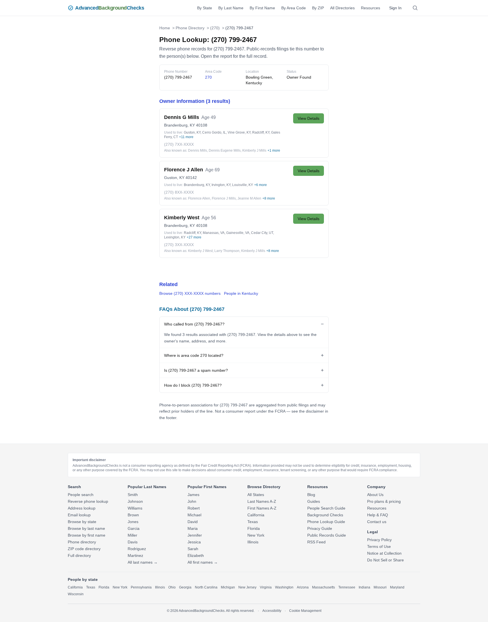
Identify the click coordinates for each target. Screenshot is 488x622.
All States (255, 494)
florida (104, 587)
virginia (266, 587)
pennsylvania (141, 587)
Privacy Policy (379, 539)
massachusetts (323, 587)
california (75, 587)
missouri (380, 587)
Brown (133, 515)
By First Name (262, 8)
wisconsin (76, 594)
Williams (135, 508)
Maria (193, 528)
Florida (253, 528)
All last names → (143, 562)
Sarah (193, 548)
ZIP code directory (84, 548)
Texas (252, 521)
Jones (133, 521)
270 (208, 77)
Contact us (376, 521)
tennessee (346, 587)
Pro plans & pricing (384, 501)
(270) (215, 28)
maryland (397, 587)
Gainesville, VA (237, 233)
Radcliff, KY (260, 132)
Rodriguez (137, 548)
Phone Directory (190, 28)
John (192, 501)
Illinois (252, 542)
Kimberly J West (200, 251)
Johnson (135, 501)
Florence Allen (199, 198)
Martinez (135, 555)
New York (255, 535)
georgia (185, 587)
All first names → (203, 562)
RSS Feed (316, 542)
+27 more (194, 237)
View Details (308, 118)
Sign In (395, 8)
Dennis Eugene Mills (225, 150)
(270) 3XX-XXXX (179, 244)
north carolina (206, 587)
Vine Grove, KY (239, 132)
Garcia (134, 528)
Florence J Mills (224, 198)
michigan (228, 587)
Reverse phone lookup (88, 501)
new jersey (247, 587)
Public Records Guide (326, 535)
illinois (160, 587)
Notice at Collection (384, 553)
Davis (133, 542)
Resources (370, 8)
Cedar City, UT (262, 233)
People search (80, 494)
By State (204, 8)
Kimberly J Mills (254, 150)
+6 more (260, 185)
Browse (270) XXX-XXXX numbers (190, 293)
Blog (311, 494)
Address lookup (81, 508)
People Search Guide (326, 508)
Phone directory (82, 542)
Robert (194, 508)
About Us (375, 494)
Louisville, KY (242, 185)
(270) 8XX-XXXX (179, 192)
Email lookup (79, 515)
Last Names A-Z (261, 501)
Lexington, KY (175, 237)
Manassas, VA (214, 233)
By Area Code (293, 8)
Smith (133, 494)
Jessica (194, 542)
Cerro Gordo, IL (214, 132)
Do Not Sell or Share (385, 560)
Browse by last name (86, 528)
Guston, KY (192, 132)
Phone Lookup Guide (326, 521)
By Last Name (230, 8)
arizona (303, 587)
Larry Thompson (226, 251)
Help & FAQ (377, 515)
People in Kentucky (241, 293)
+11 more (186, 137)
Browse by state (82, 521)
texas (90, 587)
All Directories (342, 8)
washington (284, 587)
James (193, 494)
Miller (132, 535)
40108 (201, 125)
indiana (364, 587)
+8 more (268, 198)
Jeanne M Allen (249, 198)
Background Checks (325, 515)
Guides (313, 501)
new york (120, 587)
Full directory (79, 555)
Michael (194, 515)
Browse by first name (86, 535)
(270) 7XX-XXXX (179, 144)
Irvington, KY (221, 185)
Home (164, 28)
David (193, 521)
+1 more (273, 150)
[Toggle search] (415, 8)
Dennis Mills (197, 150)
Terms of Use (379, 546)
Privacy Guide (319, 528)
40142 (191, 177)
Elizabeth (196, 555)
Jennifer (195, 535)
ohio (172, 587)
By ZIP (318, 8)
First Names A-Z (261, 508)
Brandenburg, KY (179, 125)
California (255, 515)
